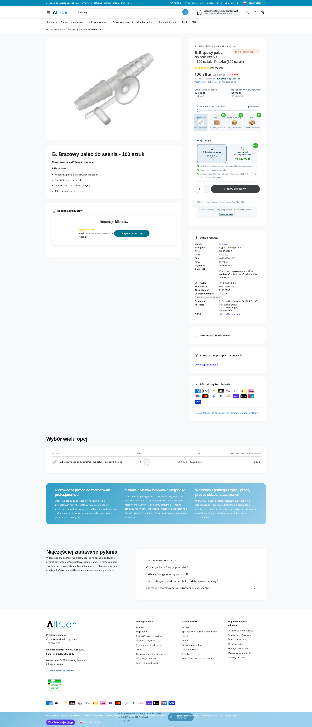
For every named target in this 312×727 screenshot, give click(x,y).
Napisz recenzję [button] (132, 233)
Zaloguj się (233, 3)
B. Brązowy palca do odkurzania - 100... (85, 29)
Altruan (56, 716)
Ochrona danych (190, 649)
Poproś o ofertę (226, 214)
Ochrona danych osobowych (151, 654)
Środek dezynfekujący (239, 635)
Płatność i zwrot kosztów (149, 636)
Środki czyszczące (237, 639)
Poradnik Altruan (167, 22)
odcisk (185, 636)
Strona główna (56, 29)
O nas (139, 649)
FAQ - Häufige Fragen (147, 663)
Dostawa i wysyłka (146, 640)
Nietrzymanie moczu (238, 648)
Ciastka (186, 654)
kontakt (140, 627)
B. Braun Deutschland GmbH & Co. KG (215, 46)
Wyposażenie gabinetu (239, 653)
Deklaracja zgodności (206, 364)
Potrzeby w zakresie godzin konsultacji (133, 22)
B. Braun (223, 244)
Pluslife (51, 22)
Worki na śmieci (236, 644)
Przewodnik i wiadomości (149, 645)
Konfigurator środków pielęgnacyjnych (204, 3)
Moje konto (142, 631)
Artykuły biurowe (236, 657)
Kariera (185, 627)
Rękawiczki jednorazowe (240, 630)
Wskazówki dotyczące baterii (197, 658)
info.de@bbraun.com (229, 314)
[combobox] (132, 12)
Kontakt (177, 3)
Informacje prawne (146, 658)
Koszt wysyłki (201, 82)
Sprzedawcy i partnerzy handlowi (199, 631)
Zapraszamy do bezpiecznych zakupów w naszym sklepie (228, 413)
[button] (48, 12)
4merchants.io (75, 716)
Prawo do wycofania (192, 645)
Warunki (186, 640)
